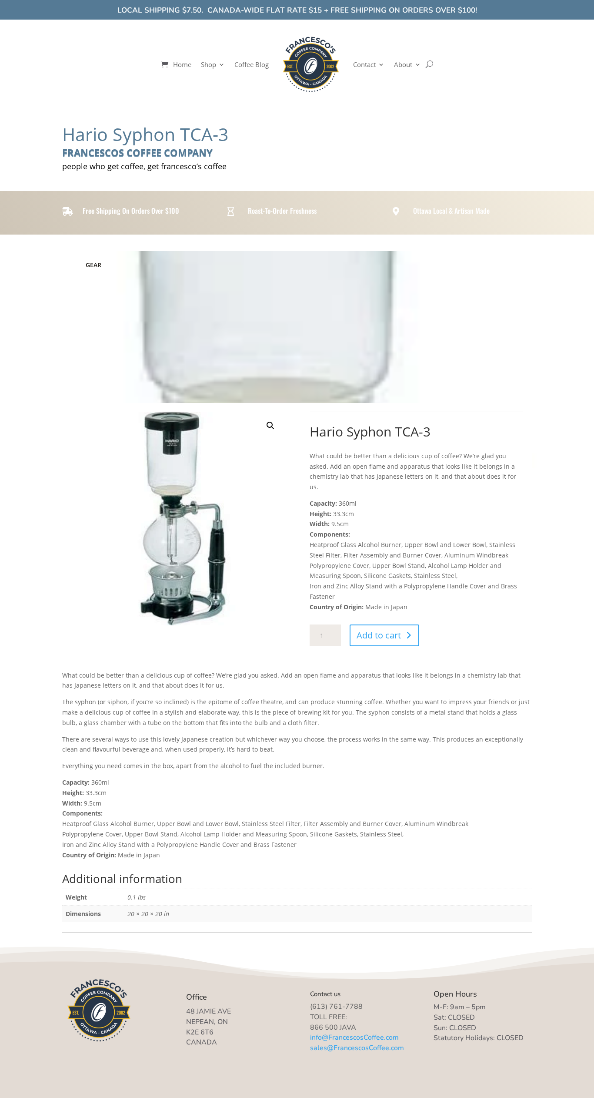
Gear (93, 265)
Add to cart (379, 635)
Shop (208, 64)
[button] (270, 425)
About (403, 64)
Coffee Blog (251, 64)
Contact (364, 64)
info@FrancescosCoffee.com (354, 1037)
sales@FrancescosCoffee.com (357, 1048)
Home (182, 64)
